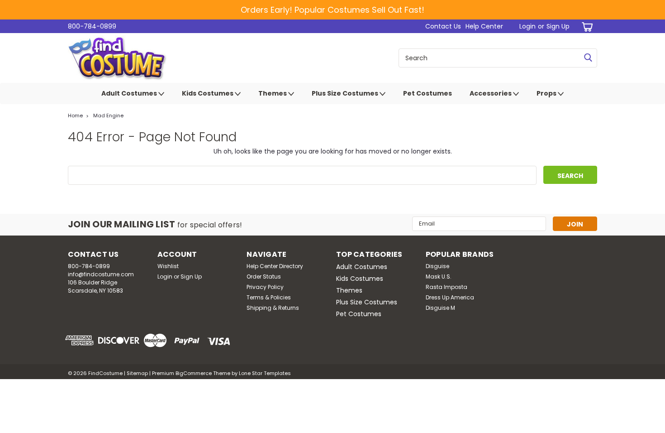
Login (527, 26)
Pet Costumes (427, 93)
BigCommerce (194, 373)
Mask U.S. (438, 276)
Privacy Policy (265, 287)
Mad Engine (108, 115)
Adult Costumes (129, 93)
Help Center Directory (275, 266)
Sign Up (558, 26)
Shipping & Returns (273, 308)
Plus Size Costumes (346, 93)
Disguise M (440, 308)
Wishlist (168, 266)
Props (547, 93)
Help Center (484, 26)
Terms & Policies (269, 297)
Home (75, 115)
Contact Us (443, 26)
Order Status (264, 276)
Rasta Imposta (446, 287)
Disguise (437, 266)
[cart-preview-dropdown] (585, 26)
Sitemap (137, 373)
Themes (273, 93)
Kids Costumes (208, 93)
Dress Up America (450, 297)
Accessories (491, 93)
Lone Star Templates (265, 373)
